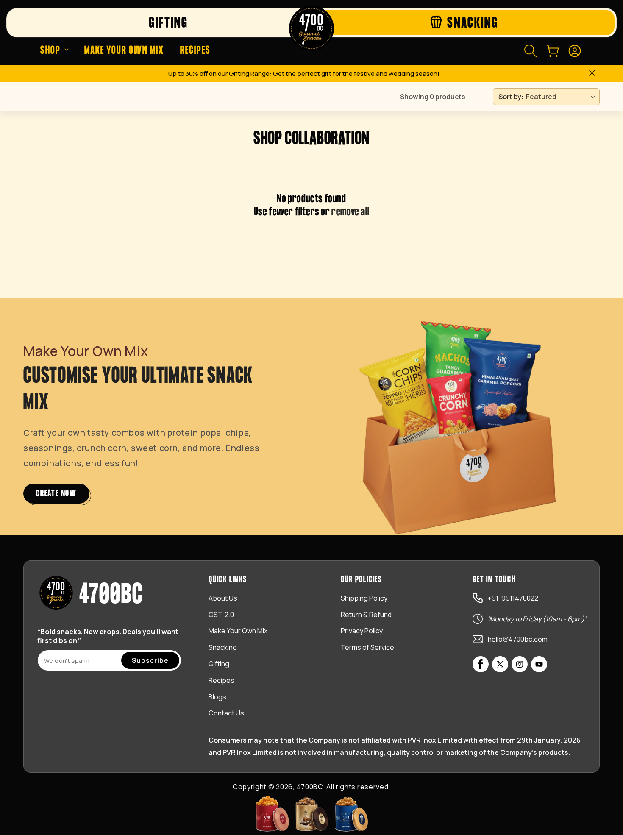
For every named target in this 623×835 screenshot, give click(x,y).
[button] (54, 50)
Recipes (221, 680)
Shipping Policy (364, 598)
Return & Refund (366, 614)
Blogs (217, 696)
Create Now (56, 494)
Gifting (219, 663)
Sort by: (511, 96)
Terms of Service (367, 647)
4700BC (310, 786)
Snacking (223, 647)
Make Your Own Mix (238, 630)
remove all (350, 212)
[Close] (592, 73)
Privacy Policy (362, 630)
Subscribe (150, 660)
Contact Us (226, 713)
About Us (223, 598)
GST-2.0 (221, 614)
